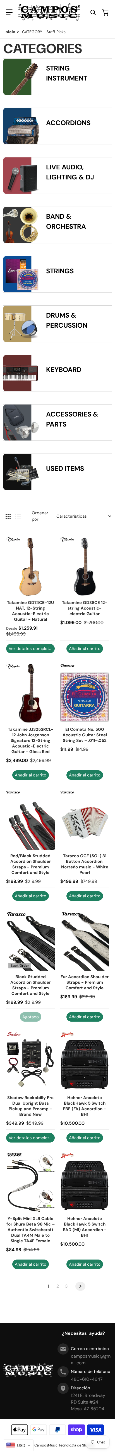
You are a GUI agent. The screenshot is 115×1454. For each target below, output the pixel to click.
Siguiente (80, 1286)
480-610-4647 (87, 1379)
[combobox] (18, 1445)
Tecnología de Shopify (76, 1445)
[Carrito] (106, 12)
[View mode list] (18, 516)
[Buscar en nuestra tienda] (93, 12)
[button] (9, 12)
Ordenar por (40, 516)
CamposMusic (46, 1445)
